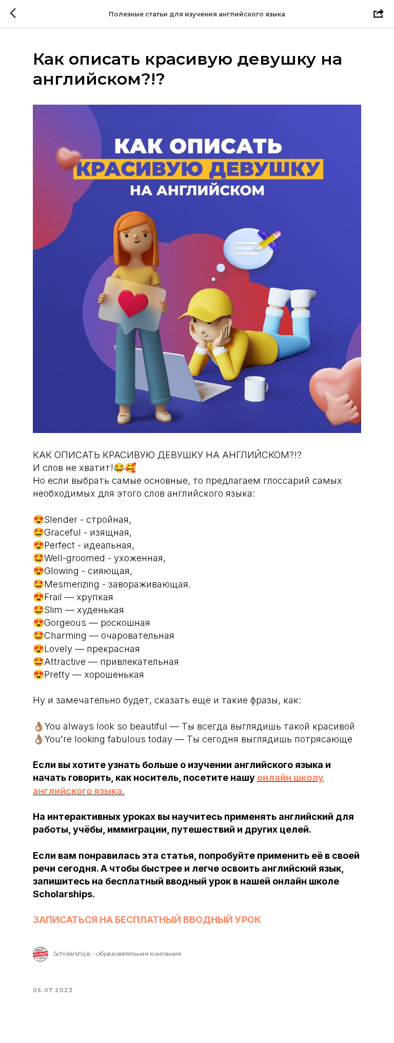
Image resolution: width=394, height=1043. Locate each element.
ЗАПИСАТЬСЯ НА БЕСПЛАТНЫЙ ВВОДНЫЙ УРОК (147, 919)
